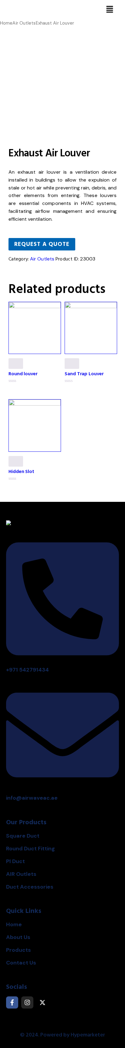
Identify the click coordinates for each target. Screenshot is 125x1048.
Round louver (23, 373)
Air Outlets (23, 23)
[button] (110, 9)
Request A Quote (41, 244)
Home (6, 23)
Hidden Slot (21, 471)
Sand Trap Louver (84, 373)
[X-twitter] (42, 1002)
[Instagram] (27, 1002)
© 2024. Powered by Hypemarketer (62, 1035)
